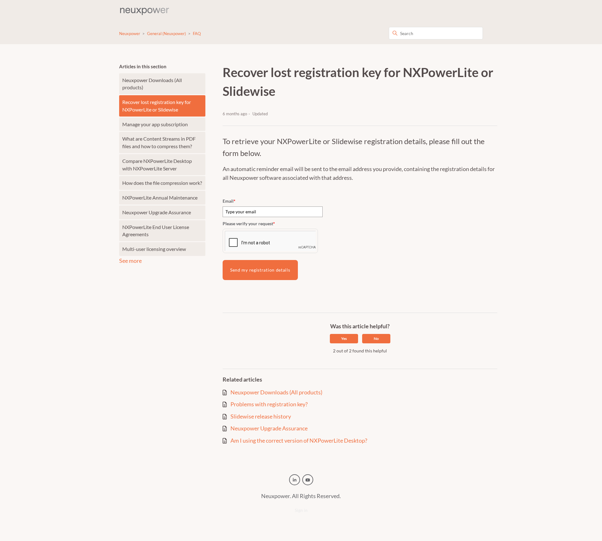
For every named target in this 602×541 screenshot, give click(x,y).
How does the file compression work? (162, 183)
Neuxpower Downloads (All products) (152, 84)
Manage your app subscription (155, 124)
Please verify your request (249, 223)
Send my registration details (260, 270)
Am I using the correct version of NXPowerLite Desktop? (298, 440)
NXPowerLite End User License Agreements (155, 230)
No (376, 338)
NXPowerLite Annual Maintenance (160, 197)
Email (229, 201)
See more (130, 260)
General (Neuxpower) (166, 33)
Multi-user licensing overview (154, 249)
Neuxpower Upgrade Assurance (156, 212)
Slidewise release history (260, 416)
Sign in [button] (301, 510)
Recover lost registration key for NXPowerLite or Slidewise (156, 105)
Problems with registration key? (269, 404)
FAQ (197, 33)
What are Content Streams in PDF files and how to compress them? (159, 142)
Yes (344, 338)
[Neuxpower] (144, 11)
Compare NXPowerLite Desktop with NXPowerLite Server (157, 164)
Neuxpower (129, 33)
